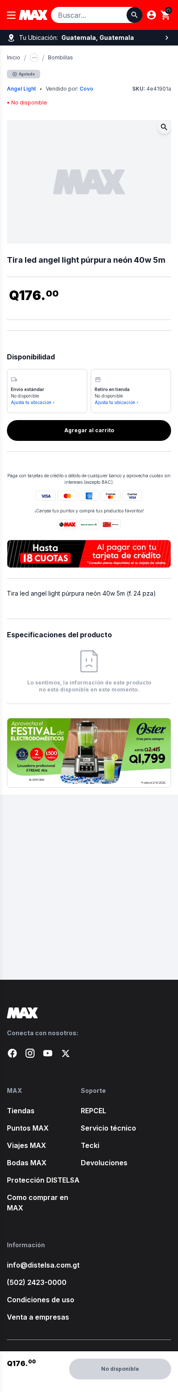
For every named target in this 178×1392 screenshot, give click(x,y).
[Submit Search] (135, 15)
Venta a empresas (38, 1317)
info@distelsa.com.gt (43, 1265)
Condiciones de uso (40, 1299)
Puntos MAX (28, 1128)
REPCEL (93, 1110)
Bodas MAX (27, 1162)
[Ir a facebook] (12, 1053)
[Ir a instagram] (30, 1053)
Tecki (90, 1145)
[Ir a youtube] (47, 1053)
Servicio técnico (108, 1128)
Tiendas (21, 1110)
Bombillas (60, 57)
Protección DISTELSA (43, 1180)
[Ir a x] (65, 1053)
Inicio (13, 57)
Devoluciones (104, 1162)
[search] (165, 15)
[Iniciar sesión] (151, 15)
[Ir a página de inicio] (89, 1012)
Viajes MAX (26, 1145)
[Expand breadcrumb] (34, 57)
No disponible (120, 1369)
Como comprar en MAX (37, 1202)
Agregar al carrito (89, 430)
